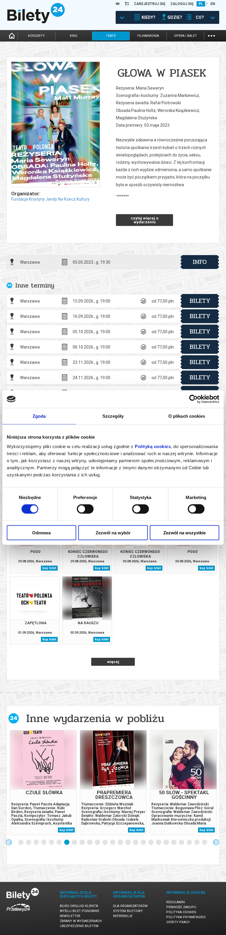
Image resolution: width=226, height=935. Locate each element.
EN (212, 4)
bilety (200, 301)
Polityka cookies (181, 912)
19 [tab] (159, 842)
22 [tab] (182, 842)
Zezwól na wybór (113, 532)
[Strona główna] (36, 21)
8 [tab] (75, 842)
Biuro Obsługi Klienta (79, 906)
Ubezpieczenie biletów (79, 926)
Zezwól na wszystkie (184, 532)
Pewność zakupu (181, 907)
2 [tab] (29, 842)
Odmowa (41, 532)
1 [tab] (21, 842)
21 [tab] (174, 842)
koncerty (36, 36)
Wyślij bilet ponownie (79, 911)
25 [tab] (205, 842)
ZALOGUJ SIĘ (182, 4)
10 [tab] (90, 842)
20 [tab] (167, 842)
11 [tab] (98, 842)
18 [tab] (151, 842)
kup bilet (49, 568)
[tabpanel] (43, 782)
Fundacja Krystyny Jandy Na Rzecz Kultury (50, 199)
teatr (111, 36)
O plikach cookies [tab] (186, 416)
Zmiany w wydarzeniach (81, 921)
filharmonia (148, 36)
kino (73, 36)
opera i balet (185, 36)
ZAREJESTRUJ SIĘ (149, 4)
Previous (9, 842)
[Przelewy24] (18, 913)
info (200, 262)
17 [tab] (144, 842)
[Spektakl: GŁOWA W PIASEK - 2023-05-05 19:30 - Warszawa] (55, 125)
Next (216, 842)
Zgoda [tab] (39, 416)
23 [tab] (189, 842)
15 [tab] (128, 842)
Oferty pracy (178, 922)
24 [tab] (197, 842)
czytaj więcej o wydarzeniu (144, 220)
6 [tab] (59, 842)
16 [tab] (136, 842)
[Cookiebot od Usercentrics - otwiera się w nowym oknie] (193, 399)
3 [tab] (36, 842)
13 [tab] (113, 842)
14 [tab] (121, 842)
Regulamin (175, 902)
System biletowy (128, 911)
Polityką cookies (153, 446)
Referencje (122, 916)
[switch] (85, 509)
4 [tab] (44, 842)
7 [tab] (67, 842)
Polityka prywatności (186, 917)
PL (201, 4)
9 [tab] (82, 842)
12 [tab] (105, 842)
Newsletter (70, 916)
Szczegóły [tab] (113, 416)
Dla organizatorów (130, 906)
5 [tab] (52, 842)
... (211, 35)
